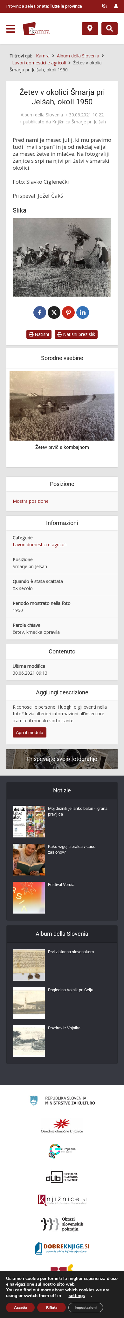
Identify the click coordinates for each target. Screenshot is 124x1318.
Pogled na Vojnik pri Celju (70, 989)
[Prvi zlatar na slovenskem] (29, 965)
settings (77, 1296)
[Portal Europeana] (62, 1151)
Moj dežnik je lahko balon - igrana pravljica (77, 811)
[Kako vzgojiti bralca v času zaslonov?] (29, 859)
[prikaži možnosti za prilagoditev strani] (104, 6)
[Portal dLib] (62, 1177)
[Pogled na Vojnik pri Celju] (29, 1003)
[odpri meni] (10, 29)
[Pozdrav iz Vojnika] (29, 1041)
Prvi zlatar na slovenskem (71, 951)
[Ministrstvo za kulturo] (62, 1101)
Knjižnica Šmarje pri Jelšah (79, 122)
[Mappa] (90, 28)
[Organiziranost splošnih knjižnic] (62, 1126)
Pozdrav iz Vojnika (64, 1028)
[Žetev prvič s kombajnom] (62, 406)
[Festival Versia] (29, 898)
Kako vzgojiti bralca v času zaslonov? (71, 849)
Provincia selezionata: (44, 6)
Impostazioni (86, 1307)
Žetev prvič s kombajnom (62, 447)
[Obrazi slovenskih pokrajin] (62, 1224)
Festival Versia (61, 884)
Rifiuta (51, 1307)
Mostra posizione (31, 501)
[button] (99, 418)
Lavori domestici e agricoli (39, 544)
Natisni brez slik (78, 334)
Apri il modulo (29, 732)
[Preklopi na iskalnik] (109, 28)
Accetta (20, 1307)
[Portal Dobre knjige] (62, 1248)
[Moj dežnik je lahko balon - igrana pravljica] (29, 821)
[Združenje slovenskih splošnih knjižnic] (62, 1200)
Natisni (41, 334)
